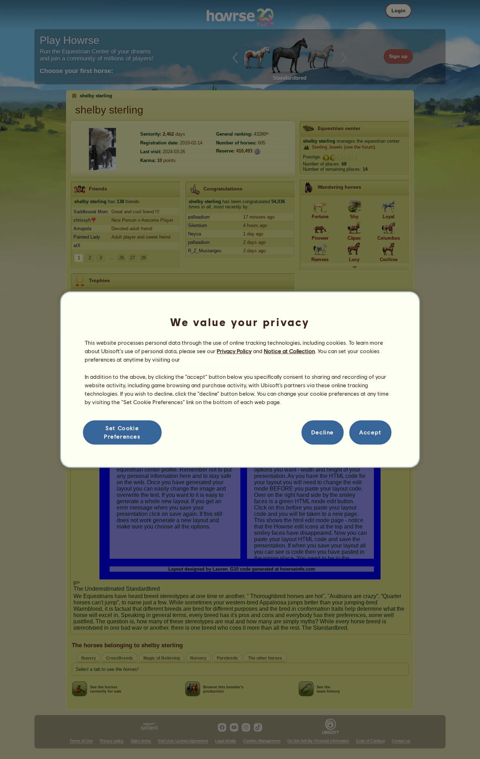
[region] (240, 379)
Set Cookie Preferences (122, 432)
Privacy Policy (234, 351)
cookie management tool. (213, 359)
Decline (322, 432)
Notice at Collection (289, 351)
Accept (370, 432)
